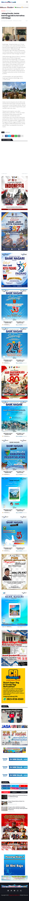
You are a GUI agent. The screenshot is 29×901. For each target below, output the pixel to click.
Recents (14, 792)
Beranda (3, 11)
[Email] (19, 136)
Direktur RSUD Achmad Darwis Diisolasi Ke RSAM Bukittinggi (17, 796)
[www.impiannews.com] (6, 7)
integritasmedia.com (14, 895)
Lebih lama (24, 173)
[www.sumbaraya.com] (13, 7)
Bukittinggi (8, 11)
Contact (15, 898)
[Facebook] (6, 136)
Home (6, 898)
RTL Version (21, 898)
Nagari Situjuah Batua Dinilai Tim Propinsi (16, 802)
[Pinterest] (12, 136)
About (10, 898)
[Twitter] (9, 136)
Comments (23, 792)
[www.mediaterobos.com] (20, 7)
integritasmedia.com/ (12, 896)
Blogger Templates (22, 896)
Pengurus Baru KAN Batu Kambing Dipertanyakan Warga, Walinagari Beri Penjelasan (17, 808)
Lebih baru (4, 173)
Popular (6, 792)
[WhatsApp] (15, 136)
